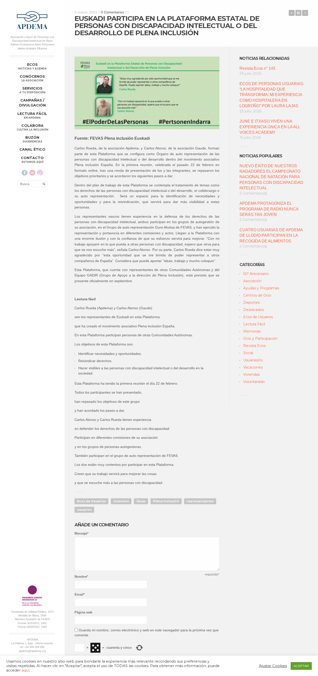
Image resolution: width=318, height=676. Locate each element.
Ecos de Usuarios (91, 501)
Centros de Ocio (257, 295)
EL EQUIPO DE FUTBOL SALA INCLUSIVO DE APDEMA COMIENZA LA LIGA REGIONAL (292, 13)
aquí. (26, 670)
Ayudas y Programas (261, 288)
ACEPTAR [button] (301, 666)
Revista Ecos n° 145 (257, 68)
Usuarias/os (253, 360)
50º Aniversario (256, 273)
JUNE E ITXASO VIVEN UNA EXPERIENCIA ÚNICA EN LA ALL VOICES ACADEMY (269, 127)
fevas (141, 501)
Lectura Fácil (254, 324)
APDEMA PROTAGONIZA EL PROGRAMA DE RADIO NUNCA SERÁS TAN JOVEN (268, 209)
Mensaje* (81, 533)
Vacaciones (253, 367)
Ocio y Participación (260, 338)
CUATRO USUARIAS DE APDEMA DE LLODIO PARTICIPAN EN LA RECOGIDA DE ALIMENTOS (271, 235)
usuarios (84, 509)
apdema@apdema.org (32, 650)
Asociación (252, 281)
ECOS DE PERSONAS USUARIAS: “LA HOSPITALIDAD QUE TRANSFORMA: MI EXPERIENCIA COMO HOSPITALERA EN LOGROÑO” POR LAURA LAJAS (271, 95)
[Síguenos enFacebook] (25, 173)
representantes (200, 501)
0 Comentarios (112, 12)
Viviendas (251, 374)
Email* (80, 594)
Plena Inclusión (166, 501)
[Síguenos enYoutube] (32, 173)
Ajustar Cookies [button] (273, 666)
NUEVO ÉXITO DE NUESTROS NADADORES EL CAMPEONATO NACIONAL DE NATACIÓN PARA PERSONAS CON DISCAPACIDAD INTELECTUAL (271, 177)
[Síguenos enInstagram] (40, 173)
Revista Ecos (254, 345)
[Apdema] (32, 20)
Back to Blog (298, 13)
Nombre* (81, 576)
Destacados (253, 309)
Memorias (252, 331)
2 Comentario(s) (253, 193)
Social (248, 353)
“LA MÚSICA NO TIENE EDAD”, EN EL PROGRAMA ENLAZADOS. (305, 13)
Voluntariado (254, 381)
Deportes (251, 302)
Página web (83, 612)
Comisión (121, 501)
